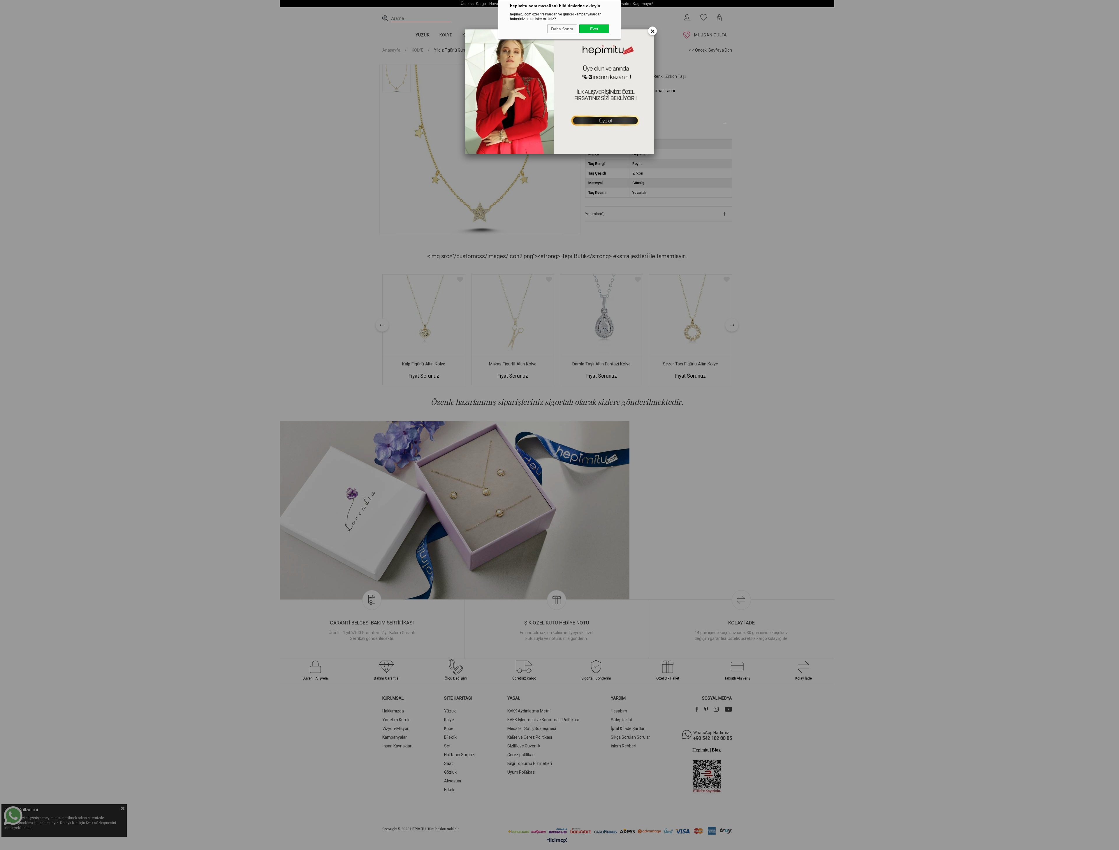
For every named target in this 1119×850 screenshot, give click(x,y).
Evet (594, 29)
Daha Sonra (562, 29)
